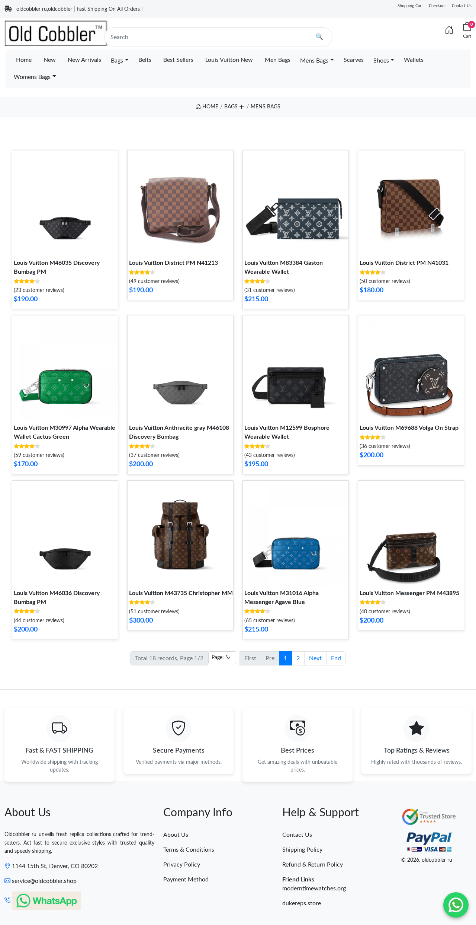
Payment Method (186, 880)
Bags (117, 61)
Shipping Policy (302, 850)
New (50, 60)
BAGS (231, 106)
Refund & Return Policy (312, 865)
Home (24, 60)
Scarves (354, 60)
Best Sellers (178, 60)
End (336, 658)
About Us (175, 835)
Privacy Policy (181, 865)
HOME (209, 106)
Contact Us (462, 6)
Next (315, 658)
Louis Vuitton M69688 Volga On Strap (409, 428)
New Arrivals (84, 60)
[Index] (449, 30)
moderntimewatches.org (314, 888)
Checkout (437, 6)
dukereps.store (301, 903)
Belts (144, 60)
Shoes (381, 61)
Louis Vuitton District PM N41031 (404, 263)
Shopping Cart (410, 6)
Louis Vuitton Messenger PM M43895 (409, 593)
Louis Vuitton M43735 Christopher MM (181, 593)
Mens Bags (314, 61)
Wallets (414, 60)
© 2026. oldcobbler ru (426, 860)
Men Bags (277, 60)
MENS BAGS (265, 106)
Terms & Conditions (188, 850)
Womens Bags (32, 77)
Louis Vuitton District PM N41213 (173, 263)
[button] (241, 105)
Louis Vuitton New (229, 60)
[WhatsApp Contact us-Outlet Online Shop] (456, 905)
